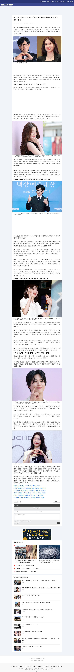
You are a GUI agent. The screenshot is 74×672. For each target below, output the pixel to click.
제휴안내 (17, 666)
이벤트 (68, 1)
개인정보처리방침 (32, 666)
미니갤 (56, 1)
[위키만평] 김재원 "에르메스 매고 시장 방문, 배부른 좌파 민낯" (29, 497)
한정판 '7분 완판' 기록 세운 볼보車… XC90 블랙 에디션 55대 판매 (30, 493)
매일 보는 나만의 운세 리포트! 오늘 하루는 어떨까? (27, 486)
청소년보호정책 (39, 666)
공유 (20, 502)
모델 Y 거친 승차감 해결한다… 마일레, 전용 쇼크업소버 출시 (28, 495)
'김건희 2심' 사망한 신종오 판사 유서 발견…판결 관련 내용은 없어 (30, 490)
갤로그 (64, 1)
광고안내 (21, 666)
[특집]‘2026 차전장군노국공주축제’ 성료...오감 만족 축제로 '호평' (30, 488)
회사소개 (13, 666)
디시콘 (71, 1)
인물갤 (60, 1)
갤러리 (48, 1)
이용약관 (26, 666)
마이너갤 (52, 1)
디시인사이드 (43, 1)
